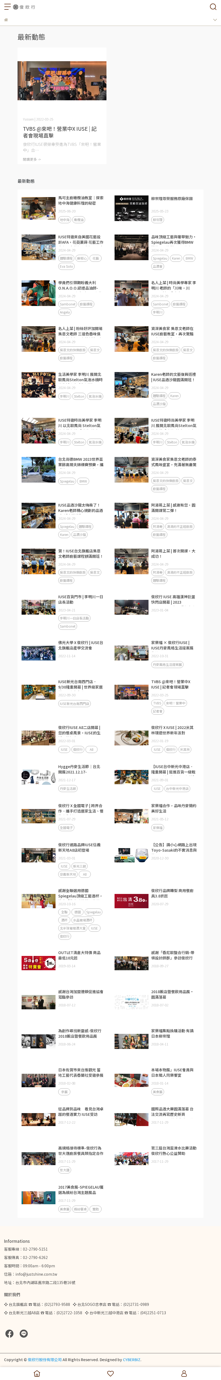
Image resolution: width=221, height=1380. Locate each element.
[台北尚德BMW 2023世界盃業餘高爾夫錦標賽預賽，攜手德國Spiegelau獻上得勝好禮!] (39, 470)
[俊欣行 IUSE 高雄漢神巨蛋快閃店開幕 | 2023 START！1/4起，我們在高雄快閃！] (132, 607)
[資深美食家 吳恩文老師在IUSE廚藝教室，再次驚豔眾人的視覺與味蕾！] (132, 339)
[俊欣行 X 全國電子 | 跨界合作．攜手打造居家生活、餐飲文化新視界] (39, 816)
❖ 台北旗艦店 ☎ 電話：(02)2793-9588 (37, 1304)
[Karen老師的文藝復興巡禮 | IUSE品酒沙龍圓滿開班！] (132, 385)
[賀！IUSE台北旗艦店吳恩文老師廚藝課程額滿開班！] (39, 561)
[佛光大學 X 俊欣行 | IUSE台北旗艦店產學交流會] (39, 653)
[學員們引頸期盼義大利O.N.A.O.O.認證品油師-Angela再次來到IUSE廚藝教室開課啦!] (39, 293)
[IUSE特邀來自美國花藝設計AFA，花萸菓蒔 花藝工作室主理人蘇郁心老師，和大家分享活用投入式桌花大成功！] (39, 247)
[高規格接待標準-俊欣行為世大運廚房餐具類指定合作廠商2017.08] (39, 1158)
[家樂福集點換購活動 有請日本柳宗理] (132, 1041)
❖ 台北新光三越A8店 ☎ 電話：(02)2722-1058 (43, 1312)
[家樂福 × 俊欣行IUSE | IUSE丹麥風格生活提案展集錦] (132, 653)
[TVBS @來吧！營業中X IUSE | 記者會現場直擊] (62, 80)
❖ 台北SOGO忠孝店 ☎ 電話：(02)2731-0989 (111, 1304)
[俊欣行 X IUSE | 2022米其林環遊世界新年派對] (132, 738)
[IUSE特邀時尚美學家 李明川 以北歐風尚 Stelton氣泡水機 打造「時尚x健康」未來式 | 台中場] (39, 431)
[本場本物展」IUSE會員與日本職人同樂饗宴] (132, 1080)
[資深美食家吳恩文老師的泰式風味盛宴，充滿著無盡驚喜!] (132, 470)
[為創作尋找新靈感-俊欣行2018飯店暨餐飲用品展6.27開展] (39, 1041)
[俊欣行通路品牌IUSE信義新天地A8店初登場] (39, 855)
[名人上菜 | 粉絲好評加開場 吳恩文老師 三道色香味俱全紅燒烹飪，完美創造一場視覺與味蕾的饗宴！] (39, 339)
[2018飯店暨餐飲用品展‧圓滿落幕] (132, 1002)
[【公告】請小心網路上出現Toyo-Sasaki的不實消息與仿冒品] (132, 855)
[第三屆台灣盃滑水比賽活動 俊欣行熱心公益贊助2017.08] (132, 1158)
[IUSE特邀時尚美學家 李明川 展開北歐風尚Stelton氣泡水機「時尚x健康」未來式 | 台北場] (132, 431)
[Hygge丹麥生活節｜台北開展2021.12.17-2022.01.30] (39, 777)
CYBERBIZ (131, 1359)
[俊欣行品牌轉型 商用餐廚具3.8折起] (132, 901)
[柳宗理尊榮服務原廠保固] (132, 208)
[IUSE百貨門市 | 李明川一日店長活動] (39, 607)
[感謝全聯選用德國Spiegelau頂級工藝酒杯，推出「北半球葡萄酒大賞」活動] (39, 901)
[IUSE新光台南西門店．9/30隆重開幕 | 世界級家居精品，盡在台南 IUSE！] (39, 692)
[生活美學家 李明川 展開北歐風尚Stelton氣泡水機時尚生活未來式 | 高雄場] (39, 385)
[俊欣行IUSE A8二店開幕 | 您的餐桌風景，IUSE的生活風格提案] (39, 738)
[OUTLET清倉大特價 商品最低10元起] (39, 963)
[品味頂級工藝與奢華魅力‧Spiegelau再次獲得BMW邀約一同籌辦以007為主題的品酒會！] (132, 247)
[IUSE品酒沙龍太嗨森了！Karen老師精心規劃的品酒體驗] (39, 516)
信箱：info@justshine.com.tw (30, 1274)
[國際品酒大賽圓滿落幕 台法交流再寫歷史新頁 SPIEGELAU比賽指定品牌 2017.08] (132, 1119)
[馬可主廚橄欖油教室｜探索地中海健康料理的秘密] (39, 208)
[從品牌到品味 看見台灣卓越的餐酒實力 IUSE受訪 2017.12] (39, 1119)
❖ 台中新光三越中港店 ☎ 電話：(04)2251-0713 (125, 1312)
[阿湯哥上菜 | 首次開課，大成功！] (132, 561)
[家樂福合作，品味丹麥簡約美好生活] (132, 816)
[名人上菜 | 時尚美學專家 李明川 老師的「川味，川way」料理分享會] (132, 293)
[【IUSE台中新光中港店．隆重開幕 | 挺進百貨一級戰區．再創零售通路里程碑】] (132, 777)
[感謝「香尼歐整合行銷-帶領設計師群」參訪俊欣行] (132, 963)
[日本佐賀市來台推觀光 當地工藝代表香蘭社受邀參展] (39, 1080)
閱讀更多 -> (32, 159)
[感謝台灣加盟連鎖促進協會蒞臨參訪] (39, 1002)
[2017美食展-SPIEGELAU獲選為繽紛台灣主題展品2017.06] (39, 1198)
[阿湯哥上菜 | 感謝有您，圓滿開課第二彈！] (132, 516)
